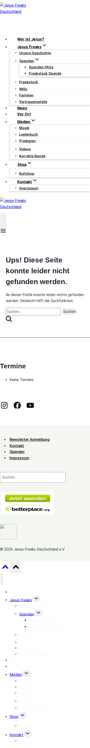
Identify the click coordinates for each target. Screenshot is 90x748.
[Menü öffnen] (3, 224)
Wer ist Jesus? (30, 39)
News (22, 108)
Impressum (28, 188)
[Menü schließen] (1, 579)
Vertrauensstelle (33, 102)
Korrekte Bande (32, 156)
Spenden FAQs (41, 67)
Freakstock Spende (45, 73)
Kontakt (16, 735)
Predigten (27, 141)
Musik (24, 128)
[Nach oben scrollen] (5, 568)
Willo (23, 89)
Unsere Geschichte (35, 53)
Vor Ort (24, 114)
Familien (26, 95)
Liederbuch (28, 134)
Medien (16, 674)
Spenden (26, 614)
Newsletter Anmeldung (30, 439)
